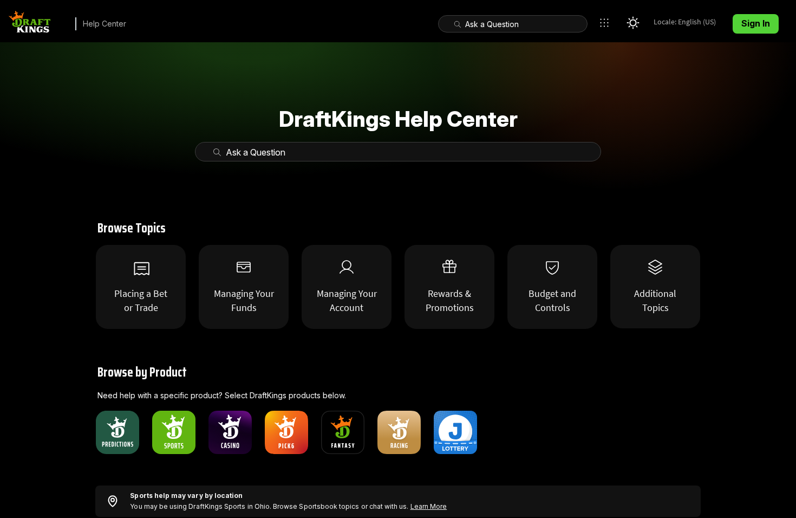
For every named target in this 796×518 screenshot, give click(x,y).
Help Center (104, 23)
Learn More (428, 506)
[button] (607, 22)
